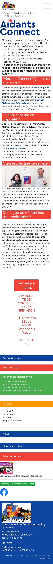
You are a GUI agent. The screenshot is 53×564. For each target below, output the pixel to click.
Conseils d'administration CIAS (18, 387)
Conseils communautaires (15, 381)
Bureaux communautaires (15, 384)
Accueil (7, 13)
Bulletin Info (8, 411)
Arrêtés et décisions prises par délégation (23, 390)
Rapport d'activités (12, 420)
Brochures (7, 417)
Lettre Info (8, 414)
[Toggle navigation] (47, 6)
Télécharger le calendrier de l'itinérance (17, 484)
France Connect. (18, 148)
